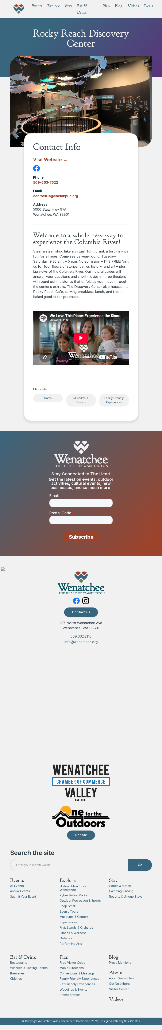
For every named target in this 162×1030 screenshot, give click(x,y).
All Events (17, 886)
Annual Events (20, 891)
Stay (113, 880)
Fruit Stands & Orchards (76, 927)
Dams (48, 398)
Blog (113, 957)
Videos (116, 999)
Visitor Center (119, 989)
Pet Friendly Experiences (77, 984)
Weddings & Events (73, 989)
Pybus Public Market (74, 895)
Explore (68, 880)
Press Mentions (120, 962)
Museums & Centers (80, 400)
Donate (81, 835)
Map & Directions (72, 968)
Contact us (81, 612)
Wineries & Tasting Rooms (29, 968)
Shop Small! (68, 906)
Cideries (16, 978)
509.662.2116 (81, 636)
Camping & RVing (121, 891)
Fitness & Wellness (73, 933)
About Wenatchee (122, 978)
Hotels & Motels (120, 886)
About (116, 972)
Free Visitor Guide (72, 962)
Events (17, 880)
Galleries (66, 938)
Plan (64, 957)
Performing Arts (71, 943)
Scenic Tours (69, 911)
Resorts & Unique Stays (126, 896)
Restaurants (18, 962)
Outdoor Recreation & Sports (80, 900)
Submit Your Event (23, 896)
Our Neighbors (119, 983)
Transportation (70, 995)
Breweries (17, 973)
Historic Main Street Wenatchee (74, 888)
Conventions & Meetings (77, 973)
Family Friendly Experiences (114, 400)
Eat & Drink (23, 957)
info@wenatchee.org (81, 642)
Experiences (68, 922)
